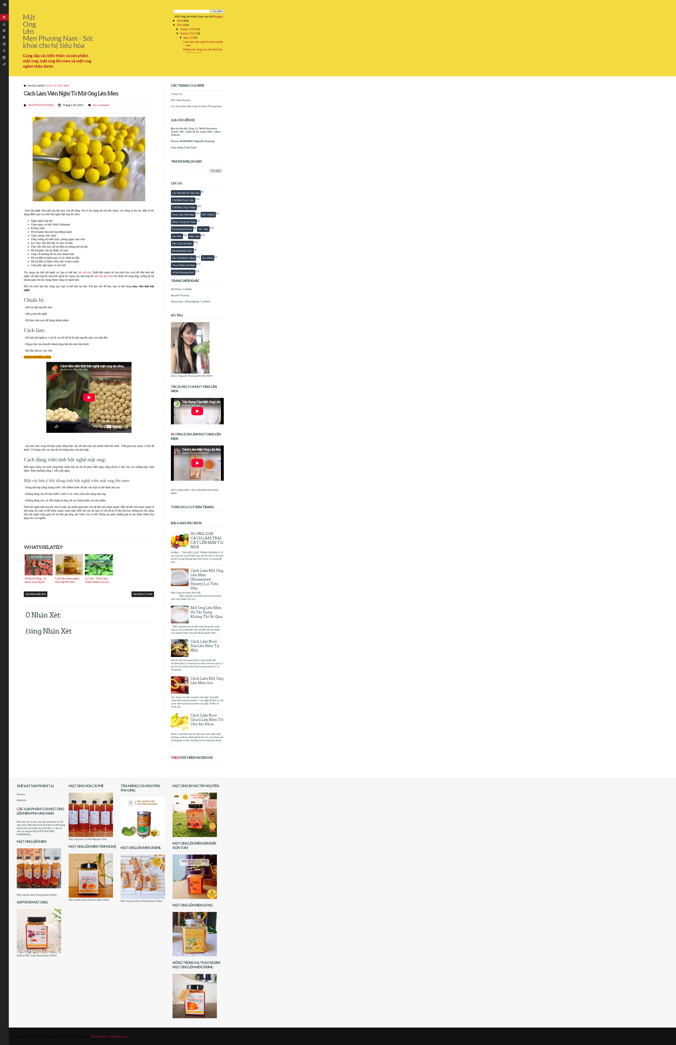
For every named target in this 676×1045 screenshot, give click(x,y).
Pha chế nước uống (183, 257)
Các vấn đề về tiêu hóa (185, 192)
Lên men (177, 236)
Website (21, 800)
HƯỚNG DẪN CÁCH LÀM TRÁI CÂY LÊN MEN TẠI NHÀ (206, 540)
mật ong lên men (103, 276)
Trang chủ (176, 93)
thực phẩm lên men (183, 265)
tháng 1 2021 (188, 29)
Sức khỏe (207, 257)
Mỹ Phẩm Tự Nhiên (181, 289)
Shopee (21, 794)
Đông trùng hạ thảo (184, 221)
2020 (180, 20)
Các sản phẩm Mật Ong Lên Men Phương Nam (196, 106)
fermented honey (182, 229)
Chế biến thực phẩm (184, 207)
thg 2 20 (188, 37)
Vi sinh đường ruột (183, 272)
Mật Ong (194, 236)
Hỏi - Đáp (203, 229)
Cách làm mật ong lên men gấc (206, 680)
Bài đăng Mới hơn (36, 594)
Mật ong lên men (182, 243)
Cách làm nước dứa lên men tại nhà (204, 645)
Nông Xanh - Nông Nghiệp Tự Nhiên (190, 301)
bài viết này (84, 272)
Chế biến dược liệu (183, 200)
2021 (180, 24)
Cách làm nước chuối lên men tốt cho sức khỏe (207, 719)
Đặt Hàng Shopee (180, 100)
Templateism (98, 1036)
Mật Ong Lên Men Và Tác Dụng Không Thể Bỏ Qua (206, 612)
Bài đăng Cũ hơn (142, 594)
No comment (101, 105)
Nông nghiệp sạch (182, 250)
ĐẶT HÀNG (208, 214)
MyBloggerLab (117, 1036)
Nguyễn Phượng (41, 105)
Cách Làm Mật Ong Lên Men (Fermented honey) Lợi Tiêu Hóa (206, 579)
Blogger (218, 16)
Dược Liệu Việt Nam (57, 85)
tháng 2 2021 (188, 33)
